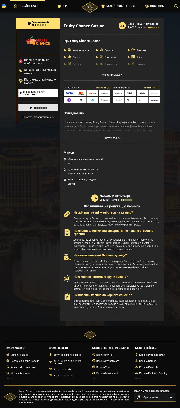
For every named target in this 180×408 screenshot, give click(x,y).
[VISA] (69, 93)
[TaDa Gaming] (142, 93)
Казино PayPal (104, 354)
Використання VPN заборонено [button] (34, 93)
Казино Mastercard (107, 373)
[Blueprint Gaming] (154, 93)
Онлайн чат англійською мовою (40, 71)
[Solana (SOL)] (104, 93)
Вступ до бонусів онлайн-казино (67, 362)
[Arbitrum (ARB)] (80, 100)
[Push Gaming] (130, 100)
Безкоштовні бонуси (121, 6)
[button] (155, 397)
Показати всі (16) (103, 87)
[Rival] (130, 93)
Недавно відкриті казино (25, 361)
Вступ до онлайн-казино (67, 354)
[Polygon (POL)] (69, 100)
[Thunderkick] (154, 100)
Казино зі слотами (149, 379)
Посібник (157, 6)
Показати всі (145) (151, 87)
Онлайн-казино (30, 6)
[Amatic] (118, 100)
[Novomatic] (118, 93)
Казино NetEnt (147, 361)
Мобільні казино (20, 373)
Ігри (66, 6)
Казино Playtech (148, 367)
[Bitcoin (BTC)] (92, 93)
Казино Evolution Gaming (153, 373)
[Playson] (142, 100)
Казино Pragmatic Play (152, 354)
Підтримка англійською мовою (40, 81)
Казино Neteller (105, 379)
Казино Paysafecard (107, 361)
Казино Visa (103, 367)
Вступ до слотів (62, 369)
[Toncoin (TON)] (92, 100)
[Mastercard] (80, 93)
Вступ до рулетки (63, 375)
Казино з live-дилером (23, 367)
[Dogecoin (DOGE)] (104, 100)
